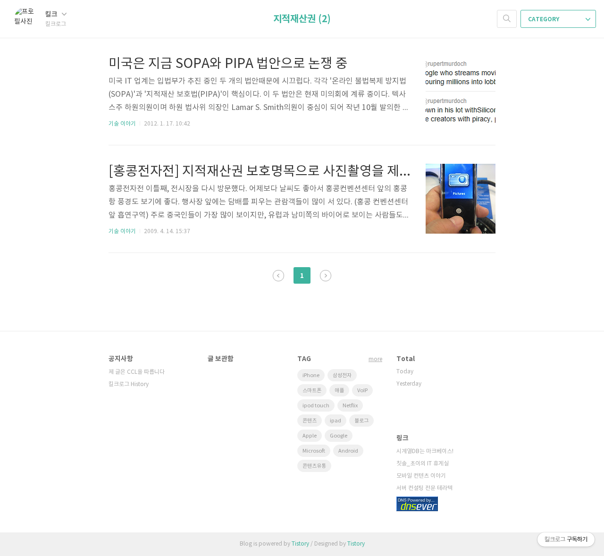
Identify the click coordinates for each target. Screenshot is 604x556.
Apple (309, 436)
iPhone (310, 375)
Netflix (350, 406)
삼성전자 (342, 375)
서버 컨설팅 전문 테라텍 (424, 488)
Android (348, 451)
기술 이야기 (122, 124)
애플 (339, 391)
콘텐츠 (309, 421)
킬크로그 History (129, 384)
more (375, 359)
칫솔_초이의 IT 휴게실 (422, 464)
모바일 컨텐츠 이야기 (421, 476)
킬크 (52, 14)
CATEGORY (544, 19)
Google (338, 436)
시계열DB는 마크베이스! (424, 451)
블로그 (361, 421)
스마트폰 (311, 391)
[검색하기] (506, 18)
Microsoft (313, 451)
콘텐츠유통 (314, 466)
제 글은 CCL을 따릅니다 (137, 372)
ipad (335, 421)
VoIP (362, 391)
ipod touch (315, 406)
